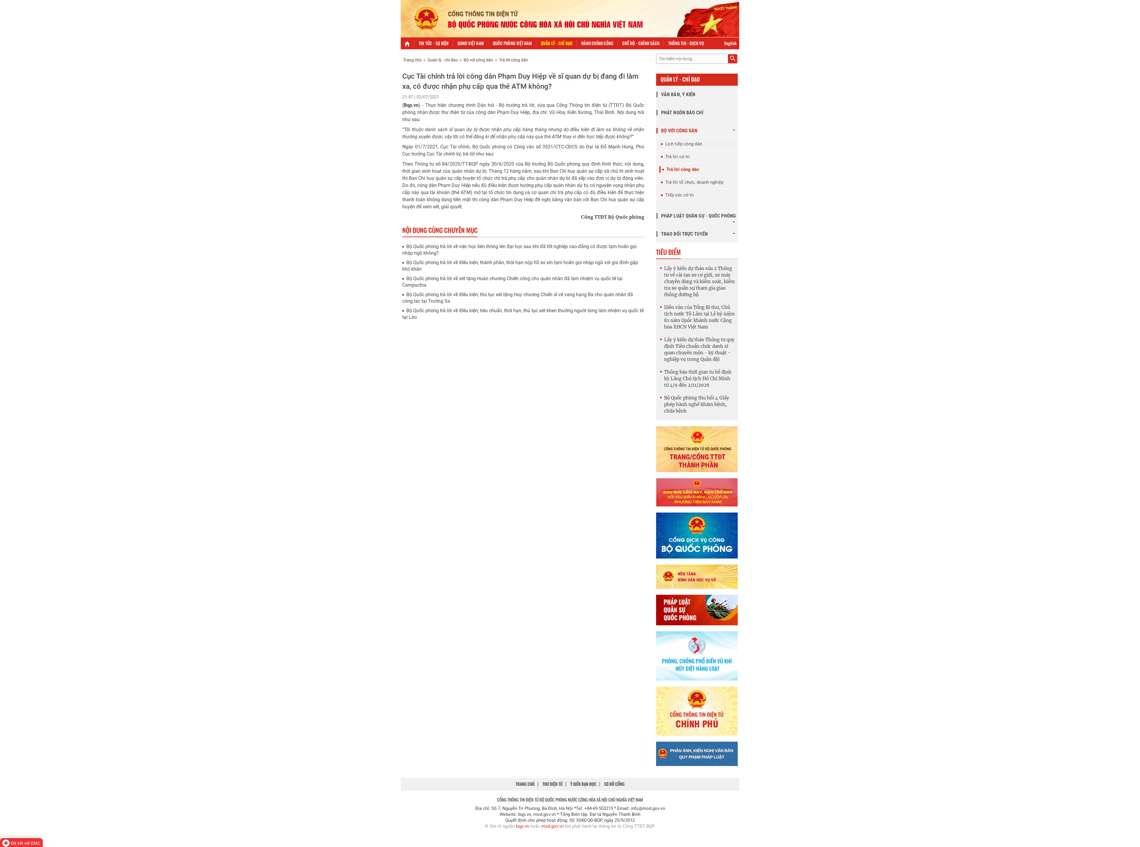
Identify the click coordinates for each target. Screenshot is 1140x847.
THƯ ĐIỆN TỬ (552, 784)
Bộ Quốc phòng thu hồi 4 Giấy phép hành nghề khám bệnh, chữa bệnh (696, 404)
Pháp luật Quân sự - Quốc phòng (698, 216)
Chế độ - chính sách (640, 43)
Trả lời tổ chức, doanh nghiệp (694, 182)
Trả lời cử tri (677, 156)
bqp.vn (522, 826)
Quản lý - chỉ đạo (556, 43)
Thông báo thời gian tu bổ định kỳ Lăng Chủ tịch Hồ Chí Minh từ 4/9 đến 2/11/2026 (698, 378)
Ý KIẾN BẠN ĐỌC (583, 784)
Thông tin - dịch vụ (686, 43)
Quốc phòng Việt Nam (512, 43)
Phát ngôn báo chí (682, 112)
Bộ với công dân (478, 60)
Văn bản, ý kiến (678, 94)
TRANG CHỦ (525, 784)
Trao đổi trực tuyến (684, 234)
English (730, 43)
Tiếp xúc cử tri (679, 195)
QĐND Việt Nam (470, 43)
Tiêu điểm (668, 252)
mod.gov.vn (552, 826)
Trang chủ (412, 60)
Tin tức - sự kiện (434, 43)
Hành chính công (597, 43)
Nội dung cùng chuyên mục (440, 230)
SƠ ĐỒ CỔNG (614, 784)
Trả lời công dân (513, 60)
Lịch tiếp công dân (683, 144)
